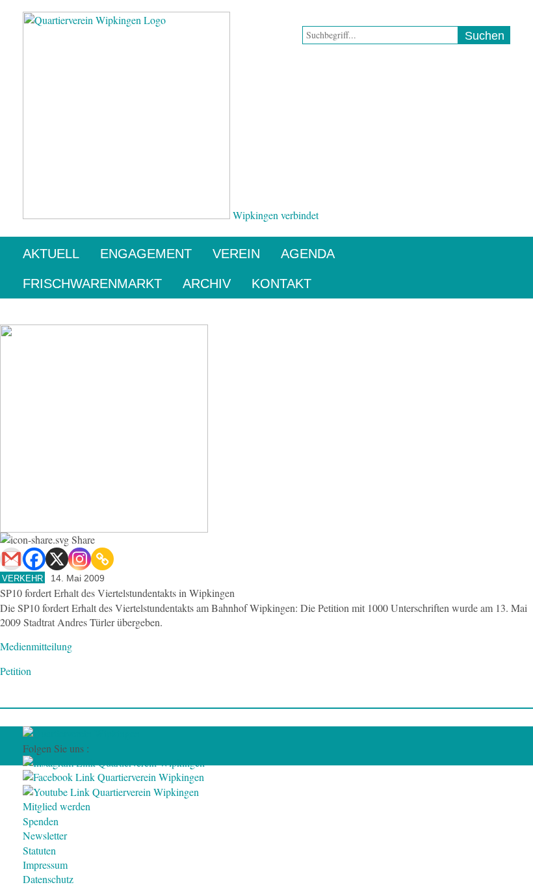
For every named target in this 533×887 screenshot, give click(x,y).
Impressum (45, 864)
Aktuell (51, 253)
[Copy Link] (102, 559)
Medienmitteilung (36, 646)
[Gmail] (11, 559)
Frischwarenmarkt (92, 283)
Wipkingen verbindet (275, 215)
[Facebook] (34, 559)
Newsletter (45, 835)
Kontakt (281, 283)
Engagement (146, 253)
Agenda (308, 253)
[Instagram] (79, 559)
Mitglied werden (56, 806)
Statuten (39, 850)
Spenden (40, 821)
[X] (57, 559)
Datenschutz (48, 879)
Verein (236, 253)
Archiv (207, 283)
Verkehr (22, 578)
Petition (15, 671)
